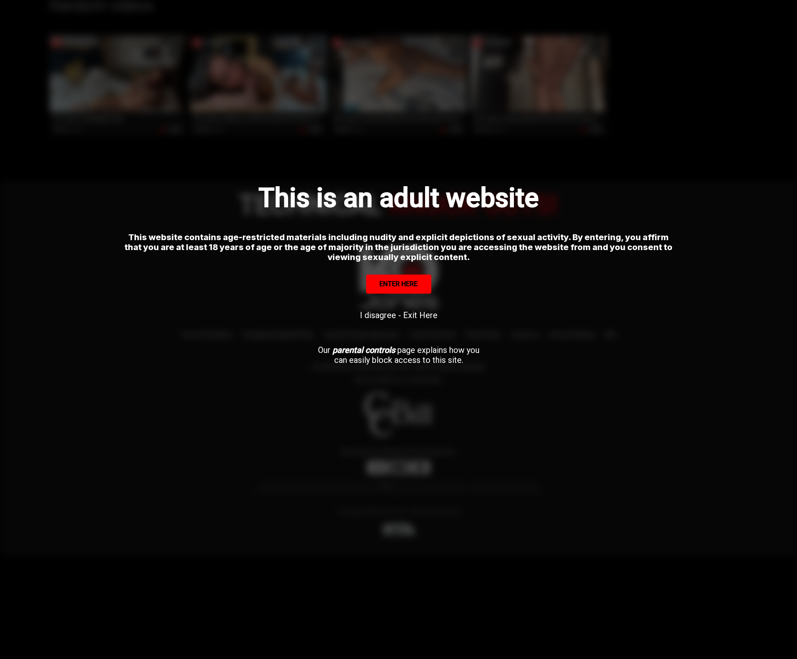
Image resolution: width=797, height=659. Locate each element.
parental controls (363, 350)
